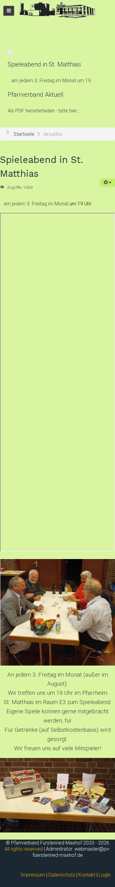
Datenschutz (61, 875)
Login (104, 875)
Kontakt (87, 875)
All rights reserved (24, 849)
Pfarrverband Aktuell (35, 94)
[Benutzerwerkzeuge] (107, 182)
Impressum (33, 875)
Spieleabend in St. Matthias (44, 64)
